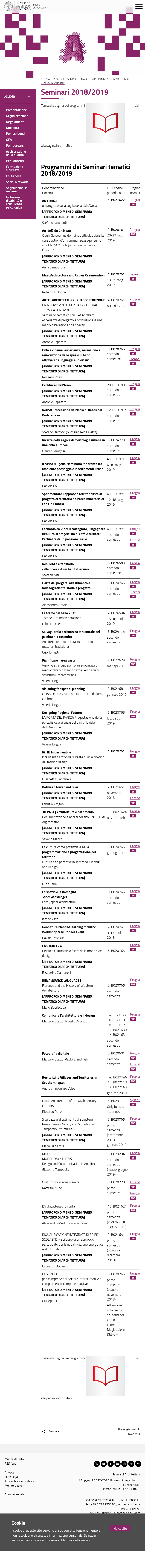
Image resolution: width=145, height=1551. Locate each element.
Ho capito (120, 1528)
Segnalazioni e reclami (16, 189)
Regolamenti (15, 121)
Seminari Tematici (77, 79)
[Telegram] (131, 1464)
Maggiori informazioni (76, 1540)
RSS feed (10, 1463)
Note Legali (12, 1476)
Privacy (9, 1472)
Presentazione (16, 109)
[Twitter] (97, 1464)
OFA (9, 139)
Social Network (17, 181)
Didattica (58, 79)
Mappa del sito (14, 1459)
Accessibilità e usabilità (19, 1481)
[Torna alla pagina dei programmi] (105, 105)
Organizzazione (17, 115)
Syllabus (136, 1099)
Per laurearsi (15, 145)
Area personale (14, 1494)
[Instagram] (124, 1464)
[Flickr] (138, 1464)
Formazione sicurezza (14, 168)
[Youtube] (104, 1464)
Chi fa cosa (13, 176)
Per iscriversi (15, 133)
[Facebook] (111, 1464)
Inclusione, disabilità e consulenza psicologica (14, 202)
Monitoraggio (13, 1485)
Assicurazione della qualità (16, 153)
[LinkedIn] (117, 1464)
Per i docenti (15, 160)
